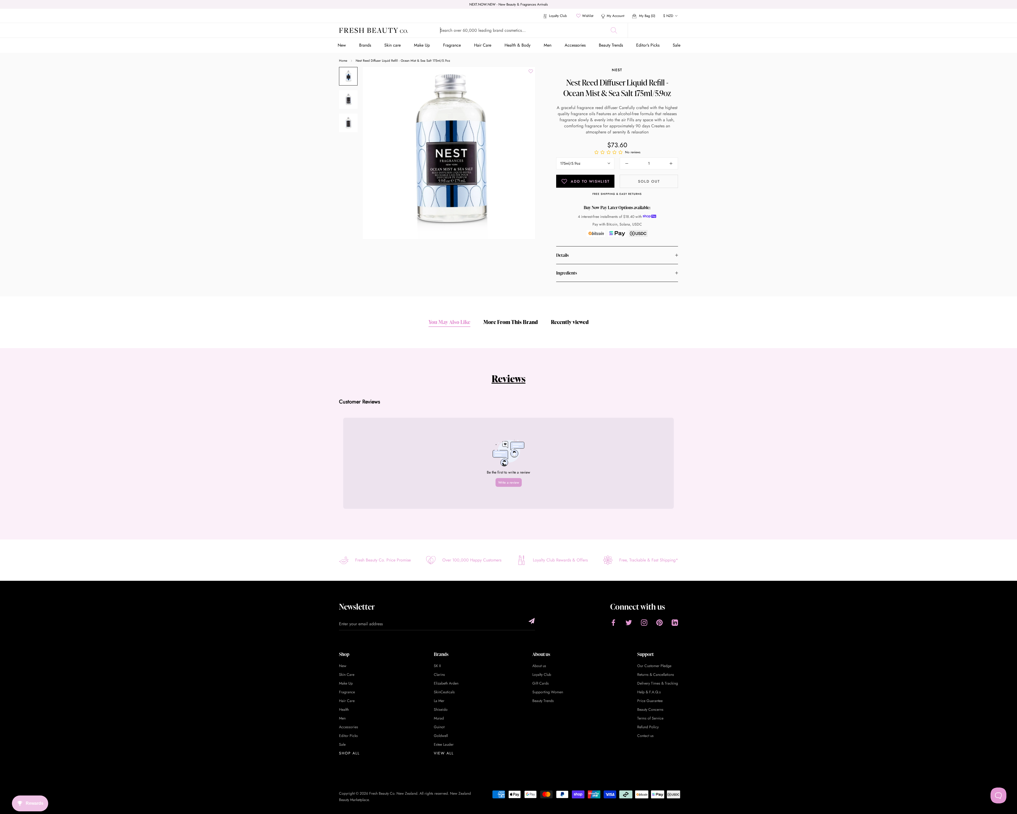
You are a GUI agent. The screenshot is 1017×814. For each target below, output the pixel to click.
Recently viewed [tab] (570, 322)
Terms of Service (650, 718)
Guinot (439, 727)
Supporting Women (547, 692)
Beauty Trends (611, 45)
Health (344, 709)
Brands (365, 45)
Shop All (349, 753)
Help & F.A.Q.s (649, 692)
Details (562, 255)
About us (539, 665)
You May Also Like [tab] (449, 322)
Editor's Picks (647, 45)
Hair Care (482, 45)
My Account (615, 15)
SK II (437, 665)
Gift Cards (540, 683)
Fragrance (452, 45)
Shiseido (441, 709)
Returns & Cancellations (655, 674)
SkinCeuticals (444, 692)
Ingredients (566, 273)
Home (343, 60)
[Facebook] (613, 622)
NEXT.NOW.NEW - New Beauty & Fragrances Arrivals (508, 4)
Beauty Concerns (650, 709)
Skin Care (346, 674)
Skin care (392, 45)
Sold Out (649, 181)
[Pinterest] (659, 622)
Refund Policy (648, 727)
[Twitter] (629, 622)
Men (547, 45)
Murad (439, 718)
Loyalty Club (557, 15)
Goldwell (441, 735)
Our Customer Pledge (654, 665)
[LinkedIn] (675, 622)
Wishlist (587, 15)
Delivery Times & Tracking (657, 683)
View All (444, 753)
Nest (617, 70)
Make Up (422, 45)
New (342, 45)
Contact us (645, 735)
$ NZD (668, 15)
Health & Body (517, 45)
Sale (676, 45)
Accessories (575, 45)
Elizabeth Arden (446, 683)
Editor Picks (348, 735)
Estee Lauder (444, 744)
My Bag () (646, 15)
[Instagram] (644, 622)
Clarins (439, 674)
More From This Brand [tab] (510, 322)
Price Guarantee (650, 700)
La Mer (439, 700)
